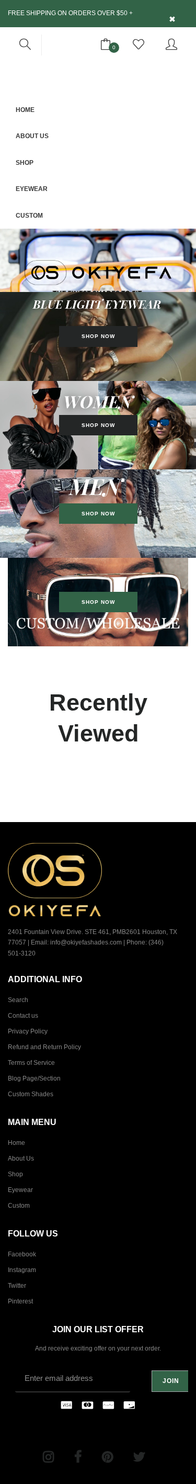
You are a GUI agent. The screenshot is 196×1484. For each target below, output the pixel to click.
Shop (24, 162)
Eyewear (32, 189)
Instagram (22, 1270)
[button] (25, 45)
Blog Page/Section (34, 1078)
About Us (32, 136)
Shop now (98, 513)
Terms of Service (31, 1062)
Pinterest (20, 1301)
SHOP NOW (98, 336)
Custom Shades (30, 1094)
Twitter (17, 1285)
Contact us (23, 1015)
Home (25, 110)
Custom (29, 215)
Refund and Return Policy (44, 1047)
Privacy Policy (28, 1031)
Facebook (22, 1254)
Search (18, 1000)
